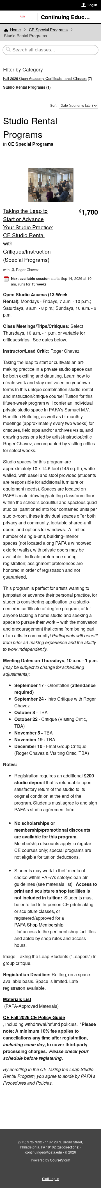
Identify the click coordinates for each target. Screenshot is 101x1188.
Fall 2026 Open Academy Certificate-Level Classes (45, 78)
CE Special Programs (48, 29)
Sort (53, 105)
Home (15, 29)
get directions (68, 1147)
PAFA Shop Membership (38, 924)
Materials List (17, 999)
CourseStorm (60, 1160)
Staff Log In (50, 1178)
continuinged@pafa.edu (43, 1152)
